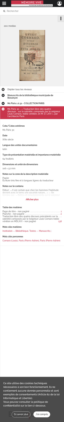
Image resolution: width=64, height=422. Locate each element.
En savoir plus (21, 414)
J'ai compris (42, 414)
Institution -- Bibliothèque (15, 231)
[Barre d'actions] (61, 18)
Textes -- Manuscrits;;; (40, 231)
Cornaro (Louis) (10, 240)
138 (60, 221)
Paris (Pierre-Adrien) (29, 240)
